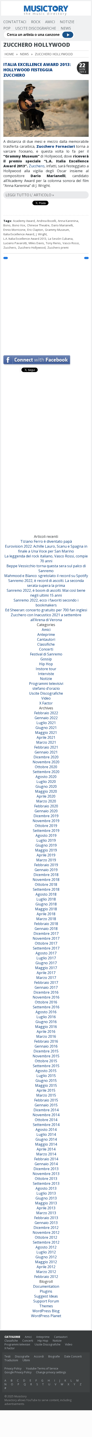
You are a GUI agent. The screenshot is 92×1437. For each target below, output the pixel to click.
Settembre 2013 (46, 1183)
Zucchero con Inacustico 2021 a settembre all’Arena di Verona (46, 617)
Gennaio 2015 (46, 1105)
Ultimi (26, 1360)
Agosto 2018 (46, 894)
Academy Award (24, 221)
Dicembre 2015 (46, 1051)
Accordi (39, 1356)
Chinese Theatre (38, 225)
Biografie (54, 1356)
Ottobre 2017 (46, 943)
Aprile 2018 (46, 913)
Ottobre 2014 (46, 1119)
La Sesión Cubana (60, 239)
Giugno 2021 (46, 727)
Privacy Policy (12, 1368)
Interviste (46, 673)
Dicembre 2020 (46, 757)
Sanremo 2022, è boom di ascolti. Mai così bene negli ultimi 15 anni (46, 593)
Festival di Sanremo (46, 654)
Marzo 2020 (46, 801)
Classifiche (46, 644)
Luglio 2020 (46, 781)
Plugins (46, 1291)
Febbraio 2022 (46, 712)
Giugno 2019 (46, 845)
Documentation (46, 1286)
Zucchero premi (58, 248)
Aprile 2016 (46, 1031)
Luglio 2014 (46, 1134)
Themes (46, 1306)
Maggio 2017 (46, 967)
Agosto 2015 (46, 1070)
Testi (7, 1356)
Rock (35, 21)
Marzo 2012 (46, 1271)
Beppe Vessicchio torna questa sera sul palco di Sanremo (46, 568)
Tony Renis (53, 243)
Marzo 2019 (46, 860)
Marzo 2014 (46, 1154)
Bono (6, 225)
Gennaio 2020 (46, 811)
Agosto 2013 (46, 1188)
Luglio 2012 (46, 1252)
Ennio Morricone (14, 230)
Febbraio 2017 (46, 982)
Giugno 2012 (46, 1257)
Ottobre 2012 (46, 1237)
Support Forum (46, 1301)
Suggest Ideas (46, 1296)
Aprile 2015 (46, 1090)
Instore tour (46, 668)
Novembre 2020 (46, 761)
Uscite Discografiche (35, 28)
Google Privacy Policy (17, 1372)
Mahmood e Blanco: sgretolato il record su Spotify (46, 575)
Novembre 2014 (46, 1114)
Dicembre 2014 (46, 1109)
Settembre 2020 (46, 771)
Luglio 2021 (46, 722)
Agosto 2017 (46, 953)
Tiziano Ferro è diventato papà (46, 541)
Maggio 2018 (46, 909)
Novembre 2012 (46, 1232)
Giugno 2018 (46, 904)
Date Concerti (73, 1356)
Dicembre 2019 (46, 815)
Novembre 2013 (46, 1173)
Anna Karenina (68, 221)
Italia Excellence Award (18, 234)
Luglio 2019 (46, 840)
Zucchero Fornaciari (55, 146)
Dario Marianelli (62, 225)
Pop (6, 28)
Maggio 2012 (46, 1261)
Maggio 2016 (46, 1026)
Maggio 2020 (46, 791)
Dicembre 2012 (46, 1227)
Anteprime (46, 634)
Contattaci (14, 21)
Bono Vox (18, 225)
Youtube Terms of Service (42, 1368)
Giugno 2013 (46, 1198)
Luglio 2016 (46, 1016)
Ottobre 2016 (46, 1002)
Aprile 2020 (46, 796)
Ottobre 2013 (46, 1178)
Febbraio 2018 (46, 923)
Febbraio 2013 (46, 1217)
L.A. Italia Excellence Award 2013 (24, 239)
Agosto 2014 (46, 1129)
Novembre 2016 (46, 997)
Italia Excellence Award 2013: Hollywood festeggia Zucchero (37, 70)
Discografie (22, 1356)
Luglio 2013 (46, 1193)
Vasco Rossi (71, 243)
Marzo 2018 (46, 918)
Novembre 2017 (46, 938)
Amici (50, 21)
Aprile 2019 (46, 855)
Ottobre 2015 (46, 1060)
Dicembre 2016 (46, 992)
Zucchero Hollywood (32, 248)
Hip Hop (46, 663)
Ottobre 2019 (46, 825)
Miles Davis (36, 243)
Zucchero (36, 166)
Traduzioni (11, 1360)
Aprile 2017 (46, 972)
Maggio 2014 (46, 1144)
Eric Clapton (35, 230)
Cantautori (46, 639)
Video (46, 698)
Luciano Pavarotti (15, 243)
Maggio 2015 (46, 1085)
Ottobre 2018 (46, 884)
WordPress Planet (46, 1315)
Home (9, 54)
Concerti (46, 649)
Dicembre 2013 (46, 1168)
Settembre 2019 (46, 830)
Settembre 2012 (46, 1242)
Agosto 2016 (46, 1011)
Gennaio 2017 (46, 987)
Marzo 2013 (46, 1212)
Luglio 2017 (46, 958)
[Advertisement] (46, 305)
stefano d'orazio (46, 688)
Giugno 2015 (46, 1080)
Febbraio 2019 (46, 864)
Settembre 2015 (46, 1065)
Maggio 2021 (46, 732)
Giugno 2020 (46, 786)
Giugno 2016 (46, 1021)
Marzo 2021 (46, 742)
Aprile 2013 (46, 1208)
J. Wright (41, 234)
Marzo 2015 (46, 1095)
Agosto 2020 (46, 776)
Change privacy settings (51, 1372)
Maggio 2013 (46, 1203)
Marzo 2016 (46, 1036)
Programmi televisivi (46, 683)
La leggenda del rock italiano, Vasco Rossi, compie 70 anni (46, 558)
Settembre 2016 (46, 1007)
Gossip (46, 659)
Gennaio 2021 (46, 752)
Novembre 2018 (46, 879)
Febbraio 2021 (46, 747)
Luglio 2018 (46, 899)
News (66, 28)
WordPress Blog (46, 1310)
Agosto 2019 (46, 835)
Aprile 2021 (46, 737)
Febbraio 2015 (46, 1100)
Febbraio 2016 (46, 1041)
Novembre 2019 (46, 820)
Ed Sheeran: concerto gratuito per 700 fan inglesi (46, 610)
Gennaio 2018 (46, 928)
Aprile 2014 (46, 1149)
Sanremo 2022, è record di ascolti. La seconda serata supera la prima (46, 583)
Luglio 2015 (46, 1075)
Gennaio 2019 (46, 869)
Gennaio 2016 (46, 1046)
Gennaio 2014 (46, 1163)
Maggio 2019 (46, 850)
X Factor (46, 703)
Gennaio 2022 (46, 717)
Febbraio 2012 (46, 1276)
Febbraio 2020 (46, 806)
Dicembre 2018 (46, 874)
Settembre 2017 (46, 948)
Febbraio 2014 (46, 1159)
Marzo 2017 (46, 977)
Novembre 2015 (46, 1056)
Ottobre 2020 (46, 766)
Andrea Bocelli (46, 221)
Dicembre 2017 (46, 933)
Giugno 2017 (46, 962)
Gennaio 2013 (46, 1222)
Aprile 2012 (46, 1266)
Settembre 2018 (46, 889)
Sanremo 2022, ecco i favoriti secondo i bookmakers (46, 603)
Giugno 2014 (46, 1139)
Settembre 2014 (46, 1124)
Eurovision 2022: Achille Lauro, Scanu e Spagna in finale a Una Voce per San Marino (46, 549)
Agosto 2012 (46, 1247)
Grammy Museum (57, 230)
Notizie (67, 21)
